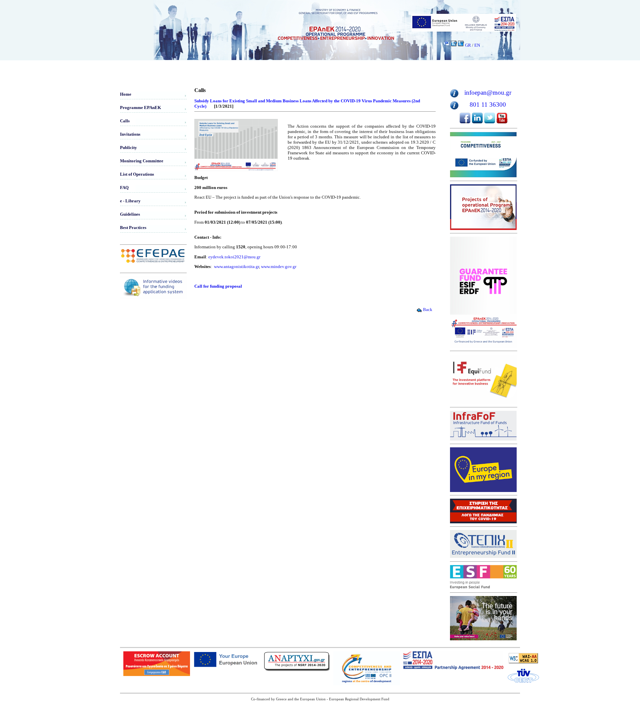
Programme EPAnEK (140, 107)
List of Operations (137, 174)
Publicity (128, 147)
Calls (125, 120)
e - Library (130, 200)
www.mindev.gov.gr (278, 266)
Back (427, 309)
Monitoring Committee (141, 160)
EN (477, 45)
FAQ (124, 187)
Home (125, 94)
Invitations (130, 134)
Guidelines (130, 214)
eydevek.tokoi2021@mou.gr (234, 256)
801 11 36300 (488, 104)
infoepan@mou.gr (487, 92)
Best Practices (133, 227)
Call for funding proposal (218, 286)
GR (468, 45)
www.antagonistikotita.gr (236, 266)
